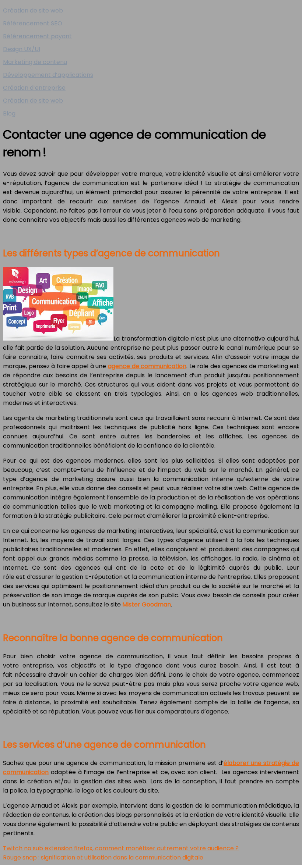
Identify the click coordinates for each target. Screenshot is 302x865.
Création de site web (33, 10)
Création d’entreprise (34, 87)
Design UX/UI (21, 49)
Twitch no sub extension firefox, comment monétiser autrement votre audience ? (121, 848)
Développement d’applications (48, 75)
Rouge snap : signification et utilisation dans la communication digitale (103, 857)
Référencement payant (37, 36)
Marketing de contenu (35, 62)
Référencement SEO (32, 23)
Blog (9, 113)
